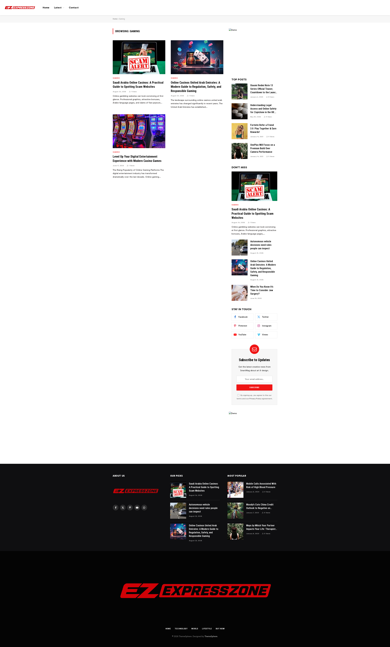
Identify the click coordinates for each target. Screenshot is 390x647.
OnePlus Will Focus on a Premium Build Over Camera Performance (262, 148)
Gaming (116, 78)
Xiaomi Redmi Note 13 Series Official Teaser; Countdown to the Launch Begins (263, 89)
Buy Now (220, 628)
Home (46, 7)
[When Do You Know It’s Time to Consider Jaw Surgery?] (240, 293)
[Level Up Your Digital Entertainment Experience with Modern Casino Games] (139, 131)
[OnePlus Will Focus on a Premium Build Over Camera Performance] (240, 151)
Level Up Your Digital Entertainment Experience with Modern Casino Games (137, 158)
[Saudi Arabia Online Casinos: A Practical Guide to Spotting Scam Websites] (139, 57)
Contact (74, 7)
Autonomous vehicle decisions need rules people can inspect (260, 245)
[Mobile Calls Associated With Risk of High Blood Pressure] (235, 490)
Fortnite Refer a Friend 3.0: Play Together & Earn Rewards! (263, 128)
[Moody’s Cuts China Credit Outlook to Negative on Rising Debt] (235, 511)
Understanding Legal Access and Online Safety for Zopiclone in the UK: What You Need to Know (263, 109)
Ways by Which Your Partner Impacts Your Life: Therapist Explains (260, 527)
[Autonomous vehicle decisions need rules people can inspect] (240, 248)
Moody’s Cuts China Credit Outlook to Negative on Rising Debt (259, 506)
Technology (181, 628)
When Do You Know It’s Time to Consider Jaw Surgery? (261, 290)
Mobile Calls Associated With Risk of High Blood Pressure (261, 485)
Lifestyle (207, 628)
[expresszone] (20, 7)
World (194, 628)
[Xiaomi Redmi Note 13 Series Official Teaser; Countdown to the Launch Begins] (240, 91)
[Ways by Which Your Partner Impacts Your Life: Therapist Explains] (235, 532)
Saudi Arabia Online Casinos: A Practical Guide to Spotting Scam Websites (138, 84)
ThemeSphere (211, 636)
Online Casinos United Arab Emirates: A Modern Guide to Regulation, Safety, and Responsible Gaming (196, 87)
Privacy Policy (255, 398)
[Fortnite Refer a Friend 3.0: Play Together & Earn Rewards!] (240, 131)
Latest (58, 7)
